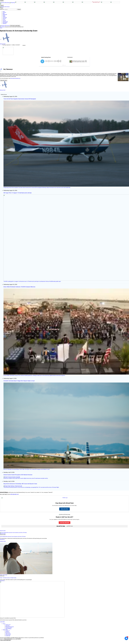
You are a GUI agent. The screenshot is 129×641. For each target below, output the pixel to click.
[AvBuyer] (39, 2)
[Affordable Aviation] (67, 2)
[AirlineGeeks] (20, 2)
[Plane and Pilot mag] (58, 2)
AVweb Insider (3, 530)
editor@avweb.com (14, 494)
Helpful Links (5, 629)
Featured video (3, 541)
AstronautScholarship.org (15, 78)
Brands (2, 0)
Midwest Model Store (9, 626)
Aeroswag (7, 625)
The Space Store (8, 627)
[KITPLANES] (48, 2)
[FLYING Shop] (4, 4)
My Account (7, 632)
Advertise (7, 631)
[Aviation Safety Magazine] (96, 2)
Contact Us (7, 630)
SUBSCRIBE (2, 621)
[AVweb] (5, 2)
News (4, 26)
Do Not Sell (7, 635)
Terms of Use (8, 633)
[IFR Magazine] (86, 2)
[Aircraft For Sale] (29, 2)
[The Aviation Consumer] (77, 2)
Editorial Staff (2, 43)
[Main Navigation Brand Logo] (5, 6)
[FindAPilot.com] (115, 2)
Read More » (2, 539)
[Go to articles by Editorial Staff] (64, 38)
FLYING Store (7, 624)
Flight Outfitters (8, 628)
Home (1, 26)
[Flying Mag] (12, 2)
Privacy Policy (8, 634)
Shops (4, 623)
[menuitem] (66, 11)
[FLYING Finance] (105, 2)
